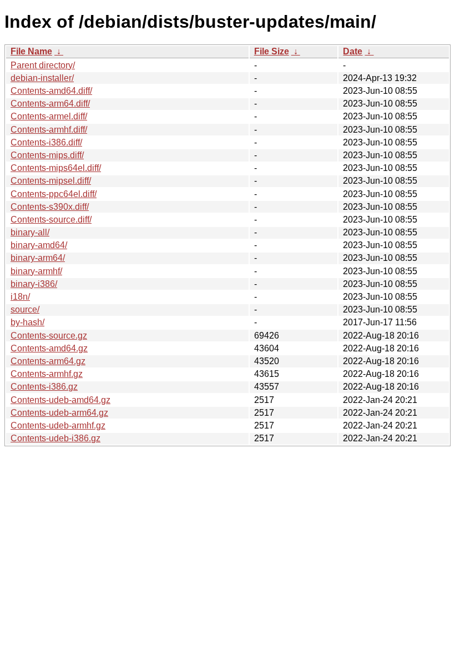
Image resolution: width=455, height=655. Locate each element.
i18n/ (20, 296)
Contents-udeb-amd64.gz (60, 400)
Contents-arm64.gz (48, 361)
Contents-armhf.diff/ (49, 129)
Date (352, 51)
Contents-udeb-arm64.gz (59, 412)
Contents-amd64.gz (49, 348)
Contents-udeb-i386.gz (55, 438)
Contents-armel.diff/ (49, 116)
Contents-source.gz (49, 335)
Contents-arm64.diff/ (50, 103)
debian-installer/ (42, 78)
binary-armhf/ (36, 271)
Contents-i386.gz (44, 386)
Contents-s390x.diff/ (50, 206)
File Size (271, 51)
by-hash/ (27, 322)
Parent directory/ (43, 65)
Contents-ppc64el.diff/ (54, 194)
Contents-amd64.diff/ (51, 90)
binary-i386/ (34, 284)
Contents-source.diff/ (51, 219)
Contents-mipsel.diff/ (51, 180)
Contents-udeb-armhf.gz (58, 425)
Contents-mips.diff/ (47, 155)
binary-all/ (30, 232)
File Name (31, 51)
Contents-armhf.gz (47, 374)
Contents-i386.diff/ (46, 142)
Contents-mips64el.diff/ (56, 168)
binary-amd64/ (39, 245)
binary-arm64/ (38, 258)
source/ (25, 309)
